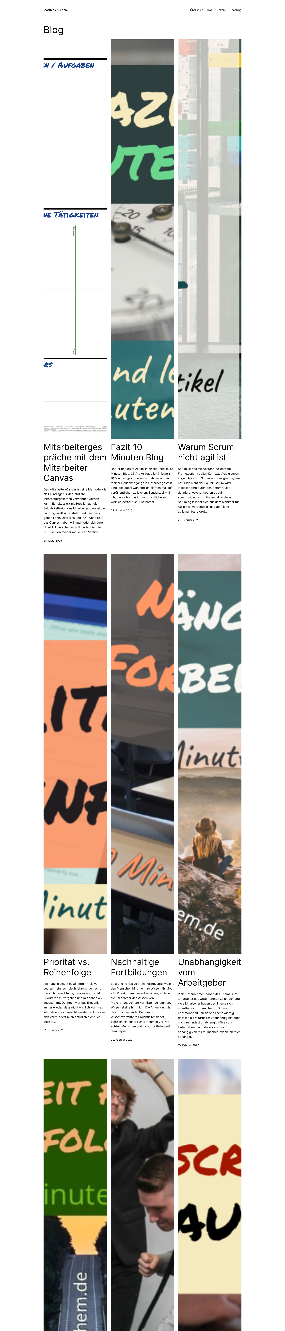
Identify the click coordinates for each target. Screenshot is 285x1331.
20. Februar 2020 (121, 1039)
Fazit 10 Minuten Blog (137, 452)
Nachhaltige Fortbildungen (139, 967)
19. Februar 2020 (188, 1045)
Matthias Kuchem (56, 10)
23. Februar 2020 (121, 510)
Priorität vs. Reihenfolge (67, 967)
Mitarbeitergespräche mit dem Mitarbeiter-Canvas (75, 462)
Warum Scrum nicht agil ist (206, 452)
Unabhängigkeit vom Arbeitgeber (209, 972)
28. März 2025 (53, 540)
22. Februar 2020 (189, 520)
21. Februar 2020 (54, 1030)
